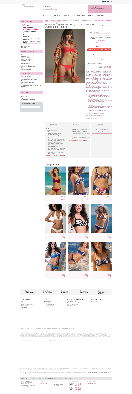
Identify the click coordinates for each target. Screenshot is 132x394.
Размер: (90, 34)
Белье (22, 44)
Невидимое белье (26, 87)
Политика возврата (48, 305)
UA (105, 2)
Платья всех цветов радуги (28, 62)
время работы (54, 9)
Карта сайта (24, 387)
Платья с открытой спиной (28, 66)
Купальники (26, 25)
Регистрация (74, 7)
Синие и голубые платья (27, 59)
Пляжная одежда (28, 27)
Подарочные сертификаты (28, 99)
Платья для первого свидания (29, 80)
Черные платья (25, 56)
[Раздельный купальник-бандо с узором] (55, 256)
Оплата (66, 15)
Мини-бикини (27, 33)
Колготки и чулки (25, 46)
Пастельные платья (26, 60)
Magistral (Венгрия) (99, 115)
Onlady (29, 381)
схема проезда (46, 9)
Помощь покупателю (96, 15)
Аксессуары (24, 47)
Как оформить (47, 301)
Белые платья (24, 54)
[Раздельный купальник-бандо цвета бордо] (55, 181)
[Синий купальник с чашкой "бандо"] (78, 256)
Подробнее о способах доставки (55, 155)
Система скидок (94, 301)
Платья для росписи (26, 78)
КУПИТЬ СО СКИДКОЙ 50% (99, 50)
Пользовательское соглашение (28, 385)
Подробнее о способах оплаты (78, 140)
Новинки (23, 95)
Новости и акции (78, 15)
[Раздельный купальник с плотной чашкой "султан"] (101, 218)
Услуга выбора (47, 302)
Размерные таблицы (49, 304)
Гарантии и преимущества (27, 304)
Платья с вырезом (26, 67)
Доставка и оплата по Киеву (74, 302)
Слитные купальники (29, 31)
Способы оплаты (71, 305)
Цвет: (90, 32)
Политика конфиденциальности (28, 386)
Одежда (23, 24)
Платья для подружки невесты (29, 79)
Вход (68, 7)
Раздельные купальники (30, 29)
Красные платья (25, 57)
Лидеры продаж (25, 98)
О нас (22, 301)
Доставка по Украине (72, 304)
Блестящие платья (26, 63)
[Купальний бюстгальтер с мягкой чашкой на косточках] (101, 256)
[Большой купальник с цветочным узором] (101, 181)
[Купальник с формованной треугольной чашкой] (55, 218)
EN (108, 2)
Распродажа (24, 96)
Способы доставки (71, 301)
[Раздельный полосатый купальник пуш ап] (78, 218)
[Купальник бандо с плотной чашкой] (78, 181)
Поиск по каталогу (28, 104)
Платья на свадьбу (26, 76)
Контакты (46, 15)
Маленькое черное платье (28, 65)
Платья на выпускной (27, 83)
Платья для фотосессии (27, 82)
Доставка (57, 15)
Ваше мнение (24, 307)
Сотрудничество (25, 305)
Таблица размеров (100, 40)
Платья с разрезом (26, 69)
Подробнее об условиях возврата (102, 133)
